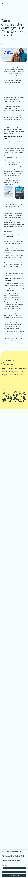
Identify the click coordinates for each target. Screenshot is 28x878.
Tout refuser (14, 871)
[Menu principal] (26, 2)
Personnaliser (14, 868)
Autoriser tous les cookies (14, 875)
